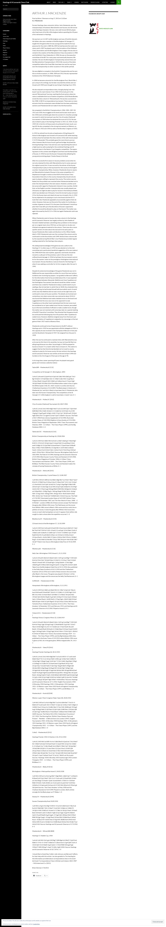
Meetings (5, 41)
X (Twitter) (105, 2)
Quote (5, 65)
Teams (68, 2)
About (48, 2)
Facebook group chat (97, 14)
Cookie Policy (36, 924)
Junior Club (6, 36)
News (54, 2)
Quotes (5, 50)
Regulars (5, 52)
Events (4, 34)
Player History (6, 48)
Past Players (84, 2)
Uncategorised (6, 57)
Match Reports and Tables (9, 38)
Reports (5, 54)
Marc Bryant (6, 108)
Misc (4, 43)
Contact (112, 2)
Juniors (76, 2)
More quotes (7, 114)
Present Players (95, 2)
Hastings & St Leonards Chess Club (16, 2)
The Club (60, 2)
